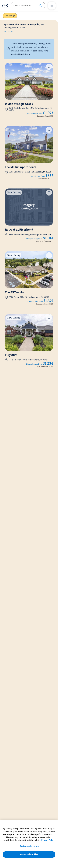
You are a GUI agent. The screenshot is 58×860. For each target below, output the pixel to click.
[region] (29, 840)
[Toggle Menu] (52, 6)
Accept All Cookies (29, 854)
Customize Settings (28, 846)
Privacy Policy (47, 840)
